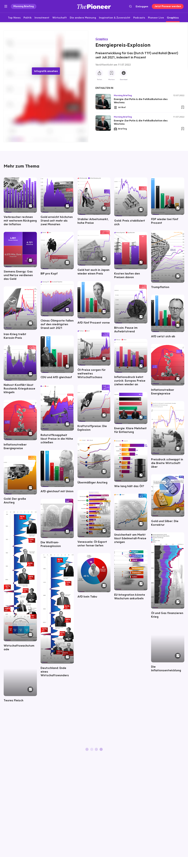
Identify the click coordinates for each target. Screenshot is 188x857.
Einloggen (142, 6)
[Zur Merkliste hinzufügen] (111, 73)
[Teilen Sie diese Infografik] (99, 73)
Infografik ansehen (46, 71)
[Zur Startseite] (94, 6)
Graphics (101, 39)
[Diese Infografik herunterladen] (123, 73)
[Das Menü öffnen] (5, 6)
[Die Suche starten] (130, 6)
